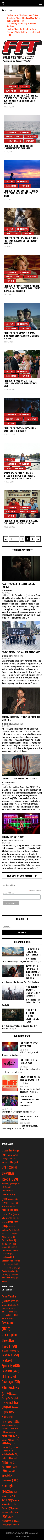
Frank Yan (14, 1394)
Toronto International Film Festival (10, 1504)
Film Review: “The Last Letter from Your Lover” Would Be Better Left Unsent (21, 193)
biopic (12, 1158)
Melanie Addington (10, 1439)
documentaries (7, 1190)
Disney (8, 1187)
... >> (27, 617)
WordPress (25, 1536)
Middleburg (11, 1227)
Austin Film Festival (8, 1308)
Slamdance (10, 1471)
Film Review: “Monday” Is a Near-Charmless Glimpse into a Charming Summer (21, 336)
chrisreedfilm (10, 1162)
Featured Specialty (13, 136)
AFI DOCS (13, 1301)
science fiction (8, 1250)
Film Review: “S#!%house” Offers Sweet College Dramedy (20, 429)
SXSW (9, 1264)
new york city (10, 1237)
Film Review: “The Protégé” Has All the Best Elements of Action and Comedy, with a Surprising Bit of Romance (21, 99)
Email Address (9, 893)
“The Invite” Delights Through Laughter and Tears (23, 33)
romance (6, 1247)
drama (11, 1199)
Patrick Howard (10, 1240)
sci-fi (14, 1247)
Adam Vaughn (11, 86)
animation (12, 1155)
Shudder (9, 1254)
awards (5, 1159)
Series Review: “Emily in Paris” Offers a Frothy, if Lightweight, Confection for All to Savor (19, 476)
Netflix (6, 1233)
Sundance (8, 1257)
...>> (20, 1055)
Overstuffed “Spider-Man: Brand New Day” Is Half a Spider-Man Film (23, 19)
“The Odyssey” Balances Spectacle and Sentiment (21, 25)
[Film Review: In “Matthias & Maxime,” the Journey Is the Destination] (22, 504)
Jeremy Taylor (12, 1425)
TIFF (8, 1267)
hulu (16, 1215)
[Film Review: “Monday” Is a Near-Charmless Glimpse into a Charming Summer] (22, 316)
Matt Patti (10, 1436)
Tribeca (14, 1274)
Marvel (5, 1222)
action (4, 1151)
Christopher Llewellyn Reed (17, 132)
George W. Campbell (8, 1206)
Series (8, 468)
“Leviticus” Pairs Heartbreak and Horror (22, 29)
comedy (6, 1183)
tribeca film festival (9, 1277)
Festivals (10, 1370)
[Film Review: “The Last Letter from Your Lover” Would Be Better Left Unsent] (22, 174)
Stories (14, 1491)
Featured (10, 1355)
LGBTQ (16, 1218)
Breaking (24, 86)
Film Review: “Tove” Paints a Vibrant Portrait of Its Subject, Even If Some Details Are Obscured (22, 288)
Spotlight (24, 91)
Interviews (10, 1421)
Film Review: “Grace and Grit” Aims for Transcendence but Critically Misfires (21, 241)
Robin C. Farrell (12, 233)
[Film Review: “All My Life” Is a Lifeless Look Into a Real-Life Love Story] (22, 364)
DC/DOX (5, 1351)
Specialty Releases (13, 141)
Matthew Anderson (10, 1432)
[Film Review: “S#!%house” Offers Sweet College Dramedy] (22, 411)
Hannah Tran (11, 186)
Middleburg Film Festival (11, 1230)
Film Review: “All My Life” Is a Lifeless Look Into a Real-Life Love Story (21, 383)
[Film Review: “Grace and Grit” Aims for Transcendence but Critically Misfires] (22, 221)
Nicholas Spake (10, 1454)
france (14, 1203)
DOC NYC (14, 1350)
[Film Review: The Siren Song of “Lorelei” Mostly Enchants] (22, 129)
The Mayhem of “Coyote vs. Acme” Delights (23, 15)
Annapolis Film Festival (10, 1305)
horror (8, 1214)
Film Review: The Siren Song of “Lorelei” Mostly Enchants (18, 147)
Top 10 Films (16, 1268)
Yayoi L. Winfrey (13, 1525)
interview (7, 1218)
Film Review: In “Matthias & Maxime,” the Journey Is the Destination (21, 522)
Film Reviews (11, 91)
